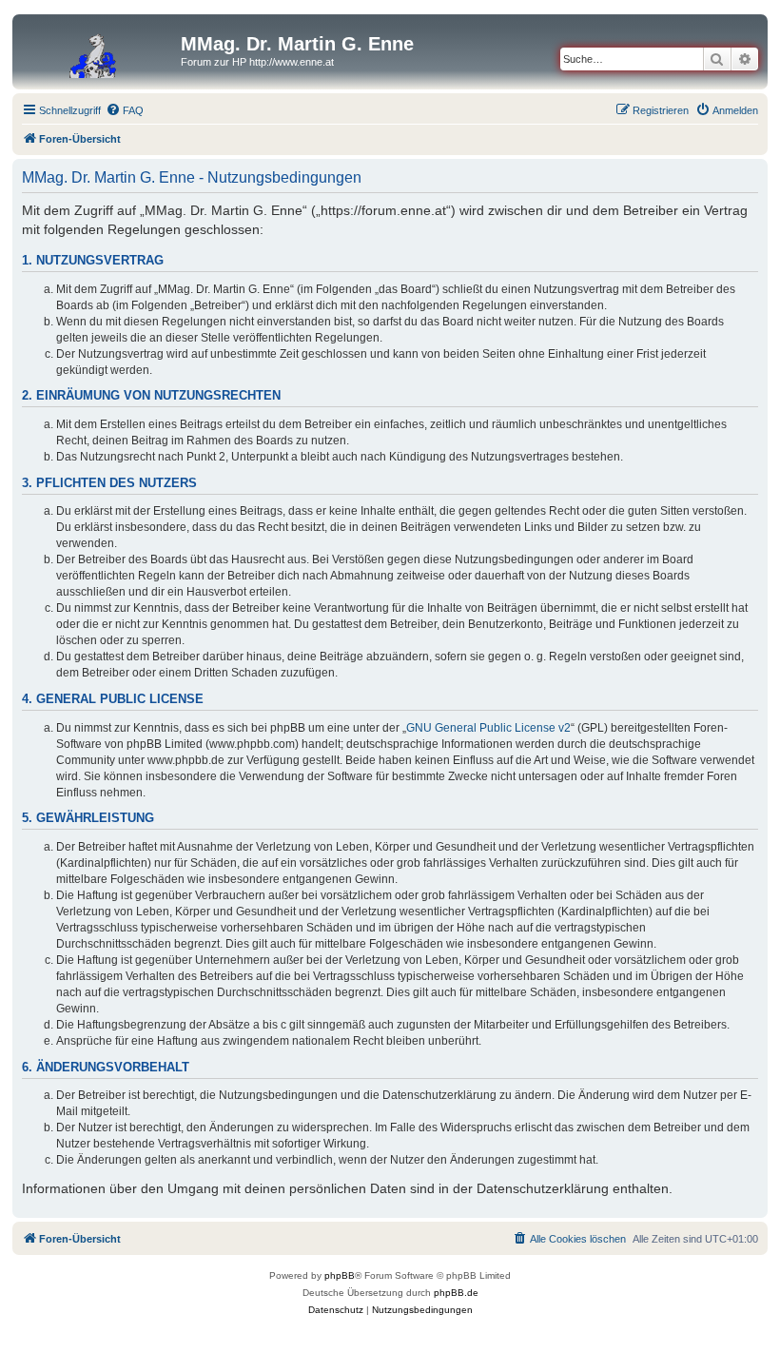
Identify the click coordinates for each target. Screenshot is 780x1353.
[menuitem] (125, 110)
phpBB (339, 1275)
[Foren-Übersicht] (99, 49)
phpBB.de (456, 1292)
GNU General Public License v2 (488, 728)
